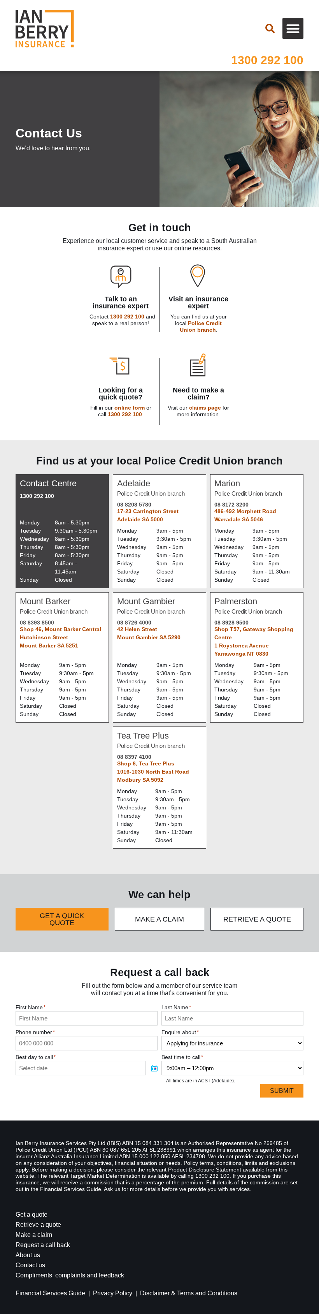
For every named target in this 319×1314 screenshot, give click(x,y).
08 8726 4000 (134, 622)
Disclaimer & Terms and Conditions (188, 1293)
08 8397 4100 (134, 757)
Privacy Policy (112, 1293)
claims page (205, 408)
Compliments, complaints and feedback (70, 1275)
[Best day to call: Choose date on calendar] (154, 1068)
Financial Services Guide (50, 1293)
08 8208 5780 (134, 504)
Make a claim (34, 1234)
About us (28, 1255)
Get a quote (31, 1214)
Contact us (30, 1265)
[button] (292, 28)
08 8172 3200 (231, 504)
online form (129, 408)
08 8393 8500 (37, 622)
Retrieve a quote (38, 1224)
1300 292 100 (267, 60)
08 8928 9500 (231, 622)
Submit (282, 1090)
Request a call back (43, 1245)
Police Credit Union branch (201, 326)
